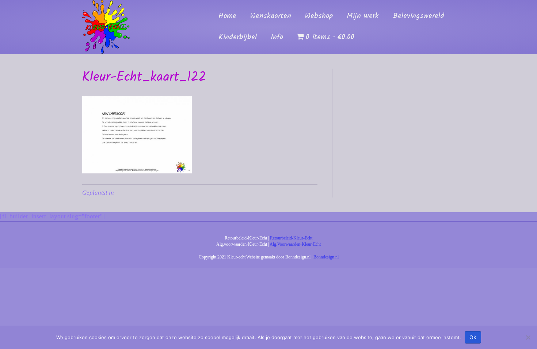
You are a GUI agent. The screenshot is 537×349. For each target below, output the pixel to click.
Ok (472, 337)
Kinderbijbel (237, 37)
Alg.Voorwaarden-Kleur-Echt (295, 244)
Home (227, 16)
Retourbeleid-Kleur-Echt (291, 238)
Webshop (319, 16)
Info (277, 37)
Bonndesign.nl (326, 257)
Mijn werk (363, 16)
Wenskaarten (270, 16)
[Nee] (528, 337)
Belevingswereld (418, 16)
